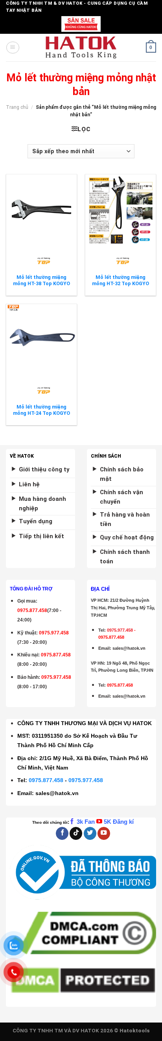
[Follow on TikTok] (76, 833)
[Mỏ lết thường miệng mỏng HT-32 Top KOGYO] (120, 209)
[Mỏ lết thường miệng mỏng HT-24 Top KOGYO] (41, 339)
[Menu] (12, 47)
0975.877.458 (46, 780)
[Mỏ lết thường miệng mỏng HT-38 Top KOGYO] (41, 209)
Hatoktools (135, 1031)
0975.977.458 (54, 633)
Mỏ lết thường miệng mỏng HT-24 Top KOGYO (41, 410)
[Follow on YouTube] (104, 833)
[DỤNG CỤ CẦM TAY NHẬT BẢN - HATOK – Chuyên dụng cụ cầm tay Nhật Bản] (81, 47)
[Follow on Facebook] (62, 833)
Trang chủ (17, 107)
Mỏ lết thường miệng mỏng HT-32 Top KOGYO (120, 280)
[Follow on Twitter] (90, 833)
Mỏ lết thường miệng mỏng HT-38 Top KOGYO (41, 280)
